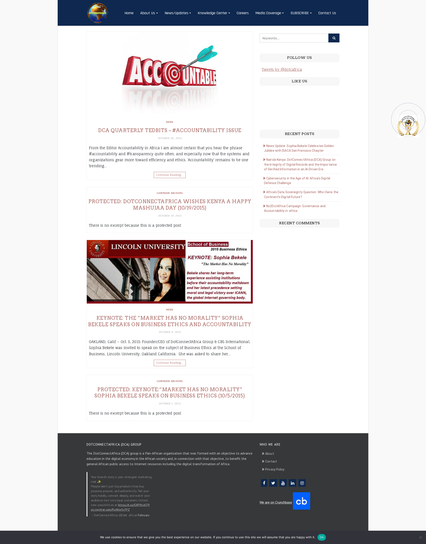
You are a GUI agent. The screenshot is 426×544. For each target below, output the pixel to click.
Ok (322, 537)
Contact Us (327, 13)
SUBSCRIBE (299, 13)
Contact (271, 461)
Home (129, 13)
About (269, 453)
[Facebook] (264, 483)
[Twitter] (273, 483)
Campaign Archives (170, 193)
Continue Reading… (169, 175)
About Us (147, 13)
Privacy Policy (274, 469)
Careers (243, 13)
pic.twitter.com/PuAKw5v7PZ (110, 509)
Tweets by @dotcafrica (282, 69)
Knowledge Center (212, 13)
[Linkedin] (292, 483)
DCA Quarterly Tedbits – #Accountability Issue (169, 130)
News (169, 122)
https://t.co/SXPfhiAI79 (134, 505)
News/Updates (176, 13)
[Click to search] (333, 38)
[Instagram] (302, 483)
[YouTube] (283, 483)
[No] (420, 537)
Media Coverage (268, 13)
